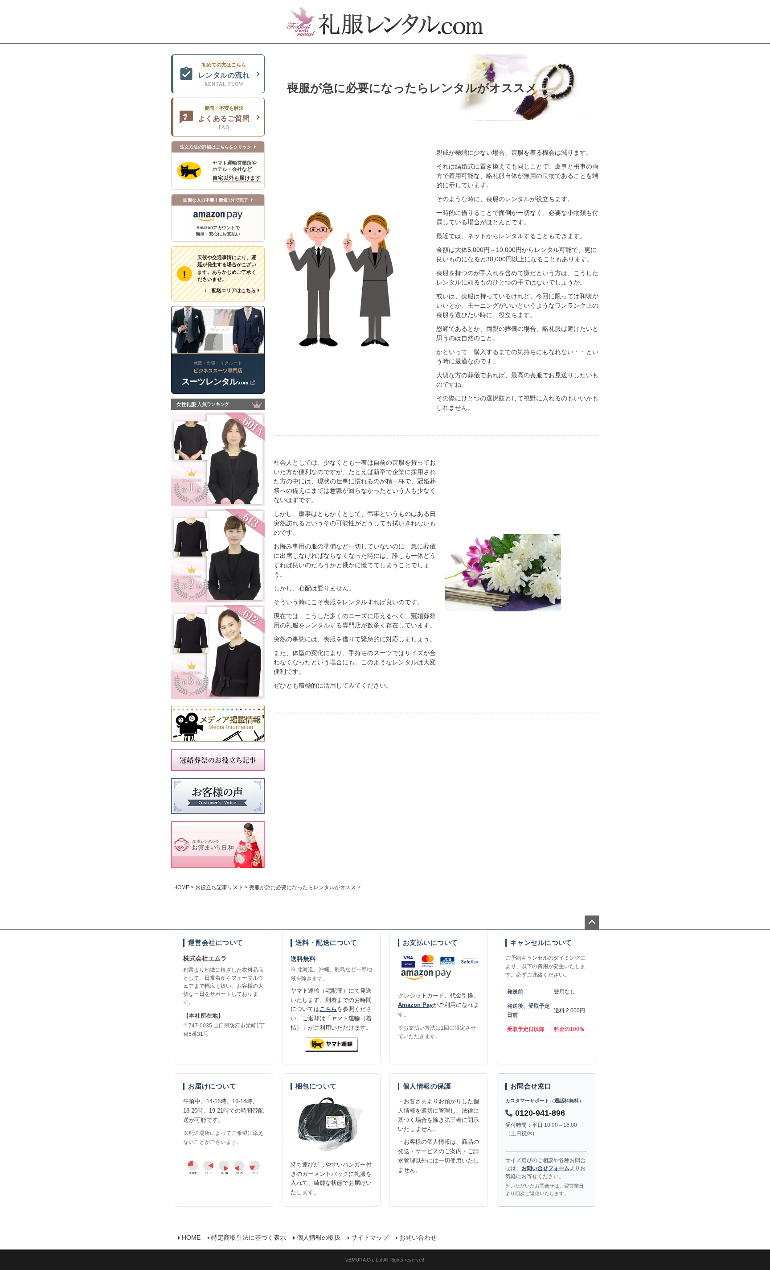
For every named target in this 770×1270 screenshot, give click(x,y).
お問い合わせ (418, 1237)
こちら (328, 1009)
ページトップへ (592, 922)
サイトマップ (370, 1237)
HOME (181, 887)
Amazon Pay (415, 1005)
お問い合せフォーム (545, 1168)
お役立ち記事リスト (219, 887)
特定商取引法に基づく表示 (248, 1237)
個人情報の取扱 (318, 1237)
